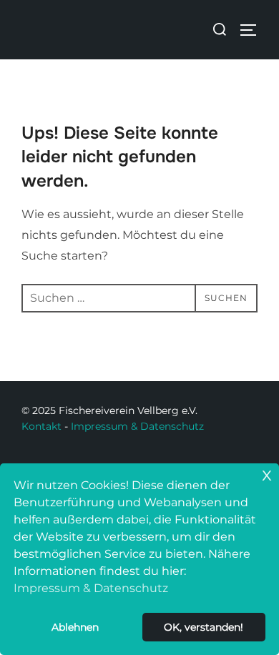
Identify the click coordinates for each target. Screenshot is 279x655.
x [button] (267, 474)
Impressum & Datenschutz (137, 426)
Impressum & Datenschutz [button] (91, 588)
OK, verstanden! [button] (203, 627)
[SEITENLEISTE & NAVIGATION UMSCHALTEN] (253, 30)
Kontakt (41, 426)
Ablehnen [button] (75, 627)
